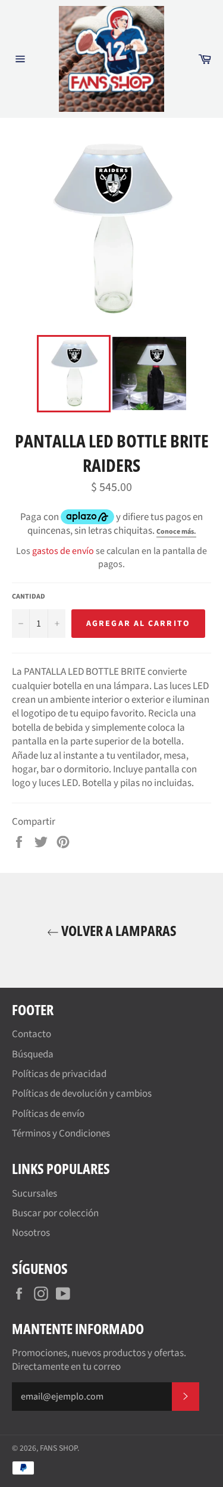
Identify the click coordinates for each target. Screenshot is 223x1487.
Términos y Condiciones (61, 1133)
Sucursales (34, 1194)
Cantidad (28, 597)
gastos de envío (63, 551)
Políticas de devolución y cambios (82, 1094)
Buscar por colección (55, 1213)
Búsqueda (33, 1054)
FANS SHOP (58, 1448)
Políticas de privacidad (59, 1074)
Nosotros (31, 1233)
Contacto (31, 1034)
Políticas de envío (48, 1114)
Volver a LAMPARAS (118, 930)
